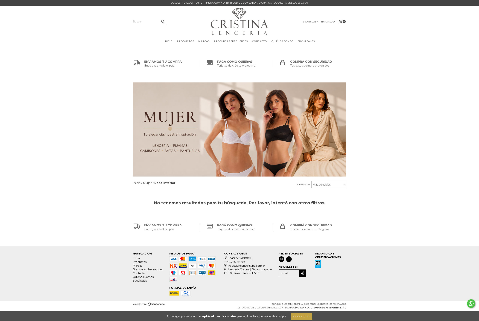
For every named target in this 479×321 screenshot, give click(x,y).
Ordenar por (304, 184)
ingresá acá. (302, 308)
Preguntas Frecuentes (231, 41)
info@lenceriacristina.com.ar (246, 265)
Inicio (168, 41)
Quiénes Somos (282, 41)
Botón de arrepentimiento (330, 308)
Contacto (259, 41)
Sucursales (306, 41)
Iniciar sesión (328, 22)
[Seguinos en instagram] (281, 259)
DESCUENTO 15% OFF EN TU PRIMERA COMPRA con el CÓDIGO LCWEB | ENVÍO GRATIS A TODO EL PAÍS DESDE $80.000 (239, 2)
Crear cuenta (310, 22)
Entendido (301, 316)
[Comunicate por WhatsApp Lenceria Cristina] (471, 303)
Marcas (204, 41)
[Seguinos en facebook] (289, 259)
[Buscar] (163, 21)
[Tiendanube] (149, 305)
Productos (185, 41)
